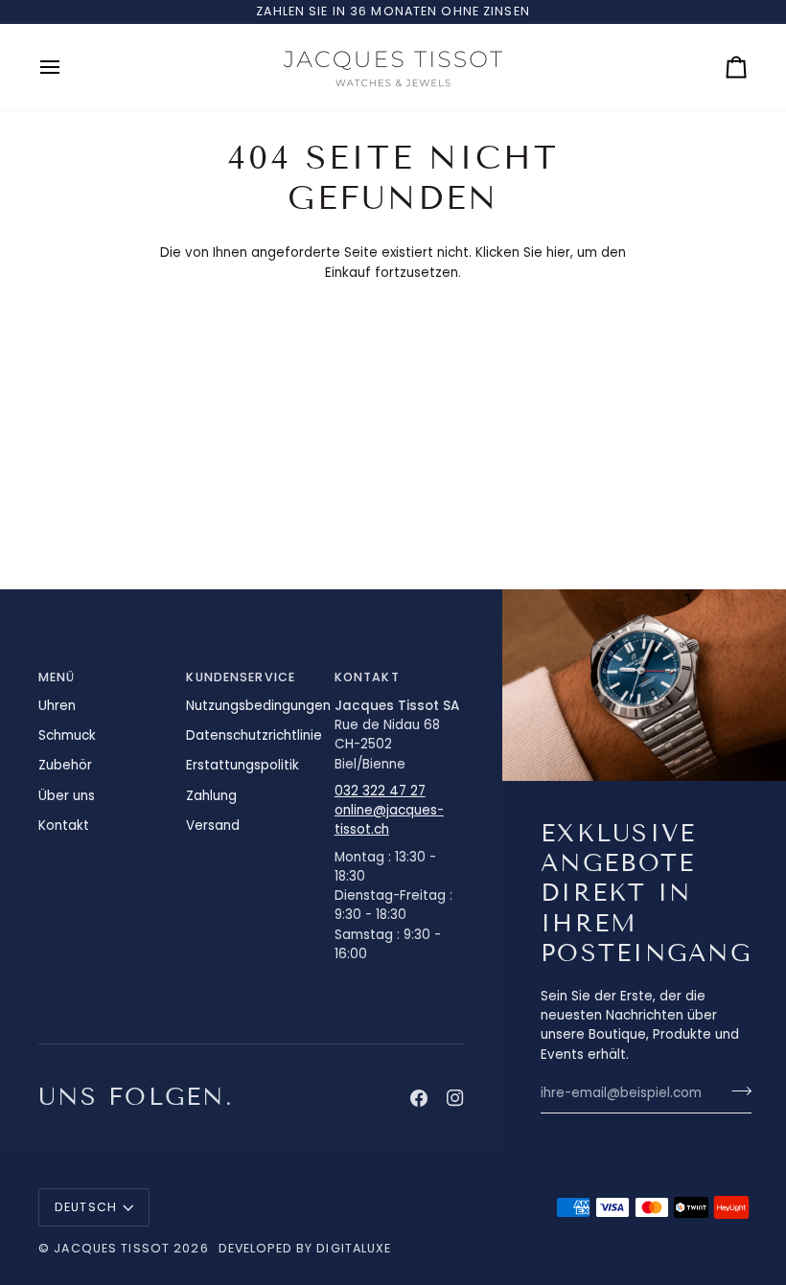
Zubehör (65, 765)
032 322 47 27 (380, 791)
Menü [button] (57, 677)
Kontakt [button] (367, 677)
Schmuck (67, 735)
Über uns (66, 796)
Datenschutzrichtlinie (254, 735)
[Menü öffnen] (67, 67)
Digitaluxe (353, 1248)
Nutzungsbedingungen (258, 706)
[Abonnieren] (735, 1090)
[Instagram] (455, 1098)
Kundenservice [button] (240, 677)
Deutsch (86, 1207)
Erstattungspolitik (242, 765)
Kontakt (63, 825)
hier (558, 252)
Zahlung (211, 796)
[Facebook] (419, 1098)
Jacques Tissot (112, 1248)
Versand (213, 825)
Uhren (57, 706)
